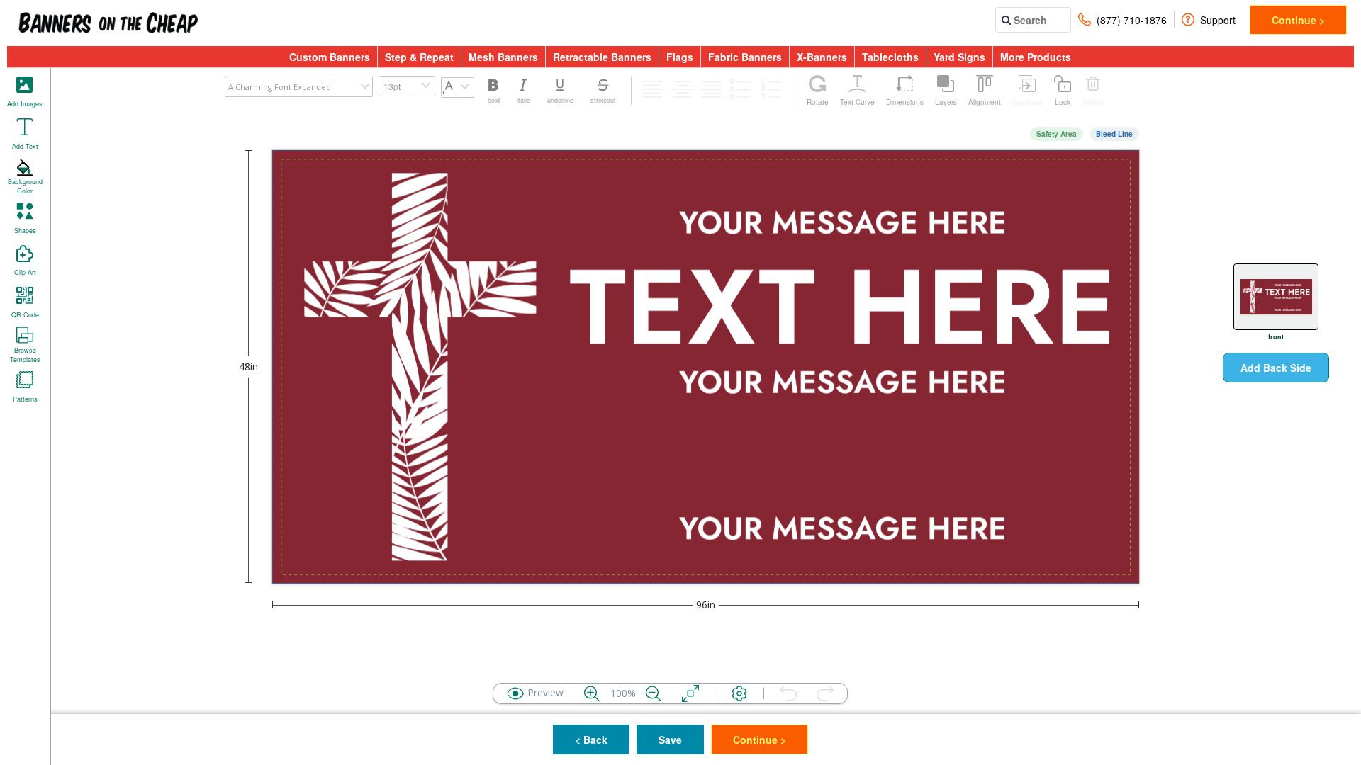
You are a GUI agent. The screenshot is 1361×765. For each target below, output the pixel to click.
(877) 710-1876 (1132, 20)
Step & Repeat (419, 57)
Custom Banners (329, 57)
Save (670, 739)
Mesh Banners (503, 57)
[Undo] (788, 693)
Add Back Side (1275, 368)
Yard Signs (959, 57)
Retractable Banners (602, 57)
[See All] (690, 693)
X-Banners (822, 57)
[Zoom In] (592, 693)
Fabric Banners (745, 57)
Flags (679, 57)
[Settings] (739, 693)
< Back (591, 739)
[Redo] (825, 693)
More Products (1035, 57)
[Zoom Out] (653, 693)
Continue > (1298, 20)
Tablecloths (890, 57)
